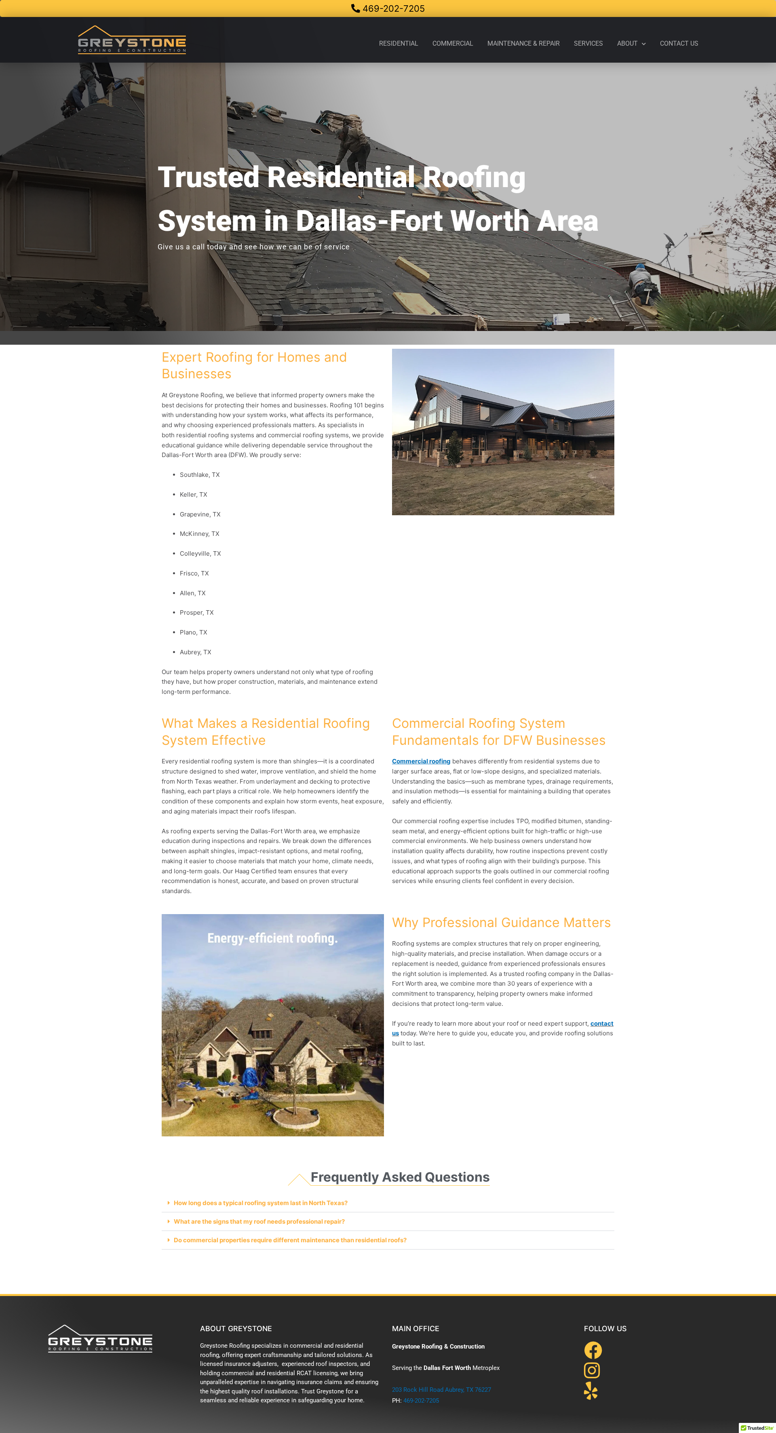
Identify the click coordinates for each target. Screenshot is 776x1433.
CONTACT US (679, 43)
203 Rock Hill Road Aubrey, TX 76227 (441, 1389)
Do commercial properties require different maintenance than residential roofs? (290, 1240)
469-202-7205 (421, 1400)
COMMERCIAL (452, 43)
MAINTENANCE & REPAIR (523, 43)
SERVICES (588, 43)
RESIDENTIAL (398, 43)
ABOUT (627, 43)
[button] (388, 1203)
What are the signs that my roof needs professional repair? (259, 1221)
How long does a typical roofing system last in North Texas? (261, 1203)
